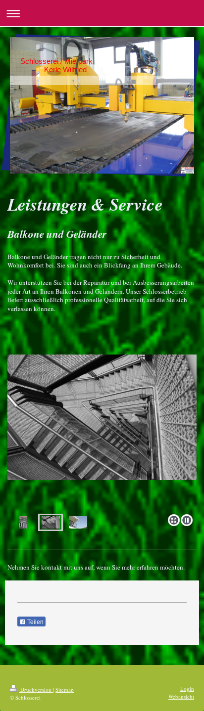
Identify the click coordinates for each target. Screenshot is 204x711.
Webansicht (181, 696)
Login (187, 688)
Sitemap (64, 689)
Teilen (35, 622)
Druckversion (36, 689)
